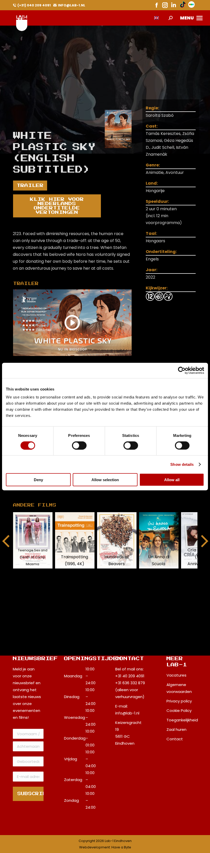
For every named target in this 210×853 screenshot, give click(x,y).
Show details (182, 464)
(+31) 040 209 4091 (34, 5)
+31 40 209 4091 (129, 676)
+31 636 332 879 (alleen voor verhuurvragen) (130, 689)
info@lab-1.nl (127, 713)
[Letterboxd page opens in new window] (191, 5)
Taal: (151, 233)
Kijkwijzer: (156, 288)
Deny (38, 480)
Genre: (153, 165)
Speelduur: (157, 201)
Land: (152, 183)
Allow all (172, 480)
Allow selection (105, 480)
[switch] (79, 445)
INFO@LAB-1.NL (71, 5)
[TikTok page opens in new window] (183, 5)
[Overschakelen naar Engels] (156, 18)
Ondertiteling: (161, 252)
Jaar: (151, 270)
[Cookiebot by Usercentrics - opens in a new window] (181, 370)
